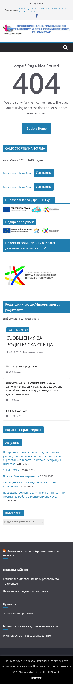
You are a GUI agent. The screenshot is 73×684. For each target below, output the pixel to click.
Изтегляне (43, 173)
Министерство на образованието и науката (31, 553)
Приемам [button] (36, 678)
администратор (34, 352)
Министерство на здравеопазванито (27, 635)
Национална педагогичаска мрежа (25, 591)
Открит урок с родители (21, 366)
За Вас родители (16, 410)
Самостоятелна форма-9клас (17, 187)
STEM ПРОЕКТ (12, 470)
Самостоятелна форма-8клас (17, 172)
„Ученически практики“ (18, 613)
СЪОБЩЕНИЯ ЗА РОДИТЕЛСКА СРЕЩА (29, 341)
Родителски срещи (18, 330)
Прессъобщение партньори (21, 476)
